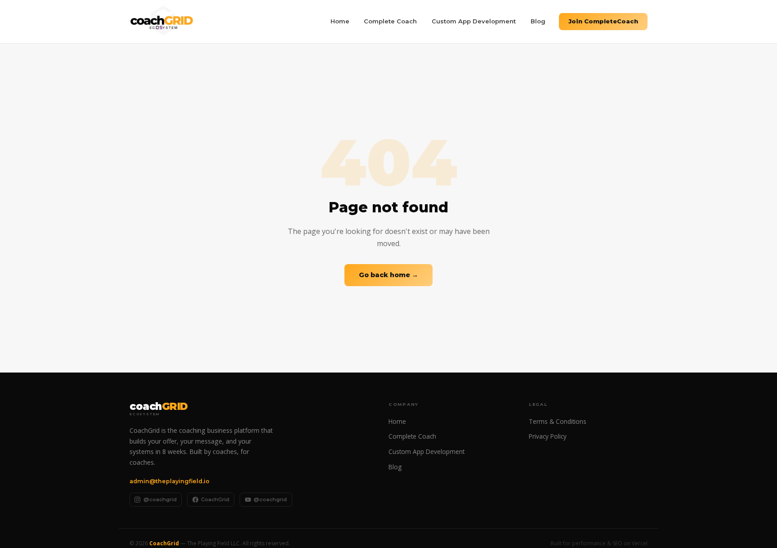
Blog (538, 21)
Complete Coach (390, 21)
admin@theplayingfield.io (170, 481)
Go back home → (388, 275)
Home (339, 21)
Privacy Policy (548, 436)
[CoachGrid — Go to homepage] (161, 22)
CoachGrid (215, 499)
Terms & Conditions (557, 421)
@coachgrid (160, 499)
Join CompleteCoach (603, 21)
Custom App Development (474, 21)
